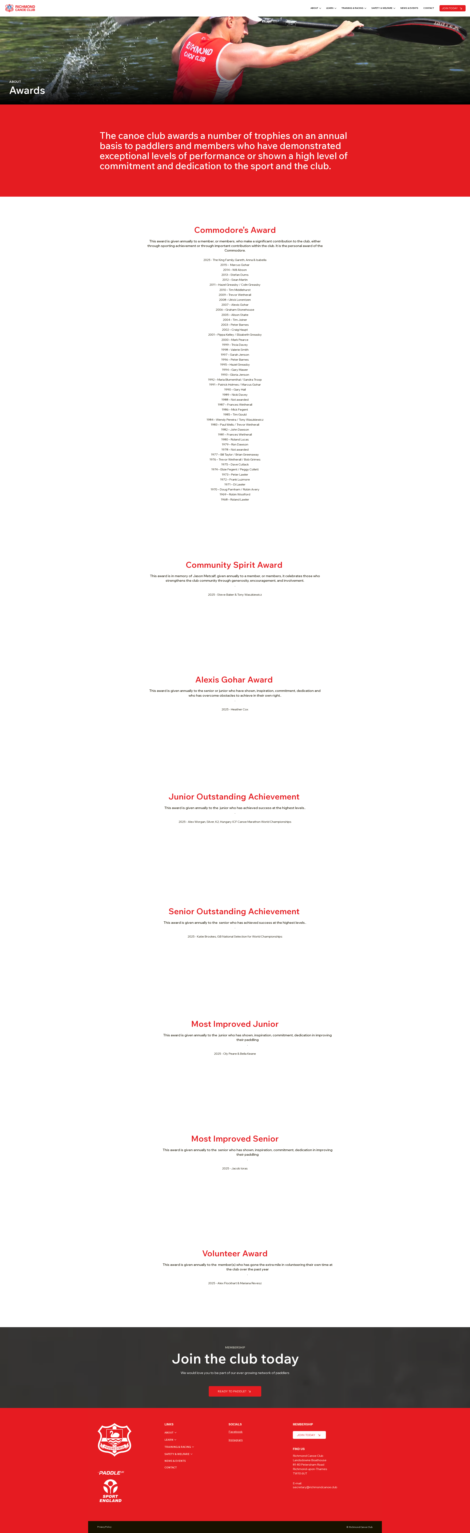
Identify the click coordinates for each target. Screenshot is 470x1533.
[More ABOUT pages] (320, 8)
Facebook (236, 1431)
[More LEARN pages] (335, 8)
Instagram (236, 1440)
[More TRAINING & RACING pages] (365, 8)
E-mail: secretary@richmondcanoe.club (315, 1485)
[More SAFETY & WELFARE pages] (394, 8)
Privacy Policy (104, 1526)
